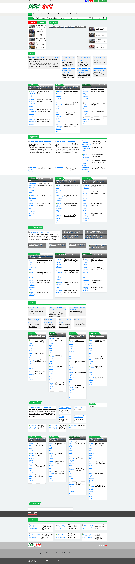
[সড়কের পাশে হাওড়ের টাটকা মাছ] (67, 257)
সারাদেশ (58, 178)
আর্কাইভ (92, 404)
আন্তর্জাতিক (53, 14)
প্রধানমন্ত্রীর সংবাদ (42, 14)
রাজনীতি (58, 14)
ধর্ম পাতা (72, 333)
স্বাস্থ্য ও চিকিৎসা (34, 437)
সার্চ (96, 1)
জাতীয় (48, 14)
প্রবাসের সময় (93, 333)
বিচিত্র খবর (52, 437)
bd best (105, 560)
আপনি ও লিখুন (103, 1)
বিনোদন (63, 14)
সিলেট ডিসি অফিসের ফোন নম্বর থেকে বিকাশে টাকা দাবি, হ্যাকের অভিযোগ (89, 18)
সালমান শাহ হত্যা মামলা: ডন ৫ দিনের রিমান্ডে (57, 18)
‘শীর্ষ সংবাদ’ (34, 14)
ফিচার (71, 14)
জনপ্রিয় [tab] (42, 23)
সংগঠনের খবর (93, 437)
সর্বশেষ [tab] (33, 23)
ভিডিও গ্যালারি (32, 513)
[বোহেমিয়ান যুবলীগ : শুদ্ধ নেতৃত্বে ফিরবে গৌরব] (94, 257)
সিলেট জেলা (76, 14)
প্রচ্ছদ (30, 14)
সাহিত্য (31, 333)
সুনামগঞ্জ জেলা (33, 254)
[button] (31, 509)
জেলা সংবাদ (82, 14)
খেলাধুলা (67, 14)
